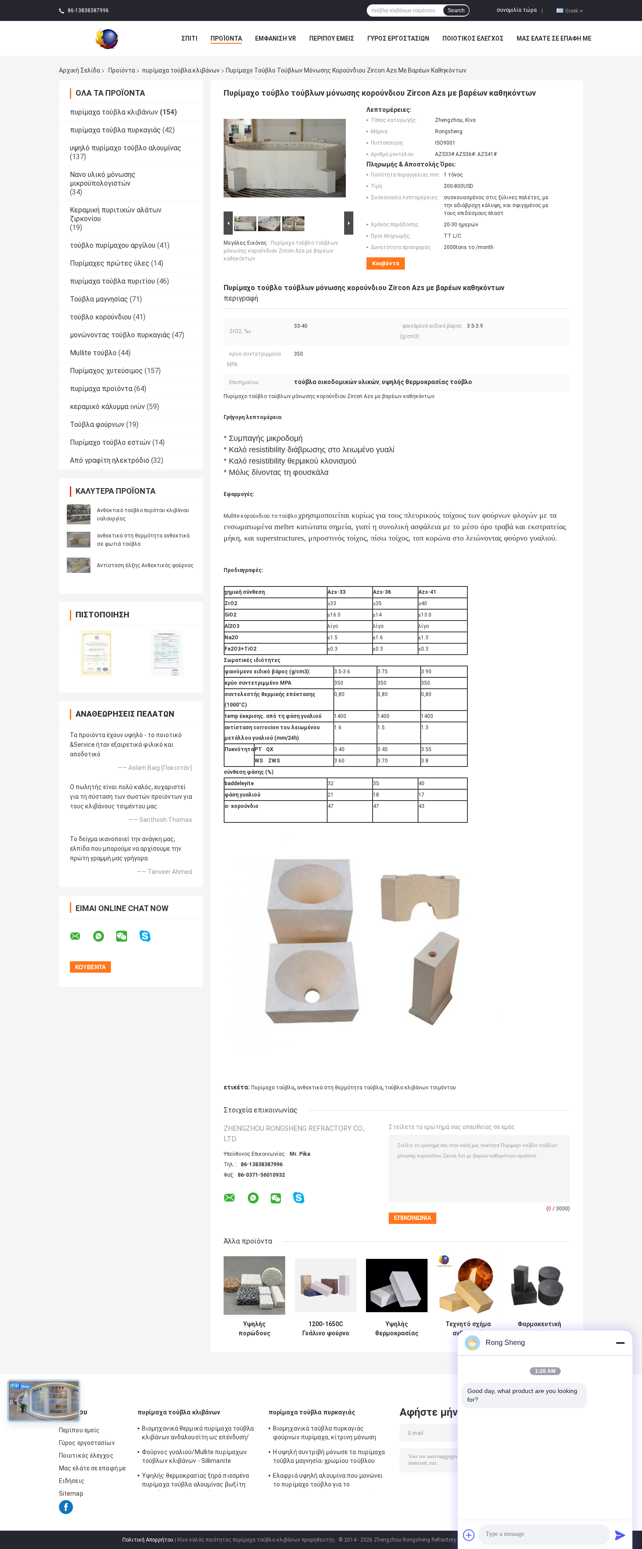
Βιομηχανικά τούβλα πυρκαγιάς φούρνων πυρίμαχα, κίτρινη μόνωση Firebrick (324, 1434)
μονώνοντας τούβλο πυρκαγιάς (120, 335)
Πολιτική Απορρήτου (147, 1540)
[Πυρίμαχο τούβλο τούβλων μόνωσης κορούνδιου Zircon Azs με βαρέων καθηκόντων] (285, 157)
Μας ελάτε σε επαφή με (554, 38)
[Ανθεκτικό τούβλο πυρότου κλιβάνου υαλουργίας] (78, 514)
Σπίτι (189, 38)
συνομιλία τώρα (517, 10)
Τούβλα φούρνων (97, 424)
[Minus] (620, 1343)
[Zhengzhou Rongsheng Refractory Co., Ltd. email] (81, 936)
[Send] (620, 1535)
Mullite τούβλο (93, 353)
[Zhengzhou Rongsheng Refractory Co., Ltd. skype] (150, 936)
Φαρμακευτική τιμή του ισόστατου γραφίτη (539, 1328)
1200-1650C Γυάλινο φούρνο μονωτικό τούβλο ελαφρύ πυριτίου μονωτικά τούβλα (325, 1328)
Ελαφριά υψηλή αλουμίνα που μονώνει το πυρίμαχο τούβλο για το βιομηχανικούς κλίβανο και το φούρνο (328, 1481)
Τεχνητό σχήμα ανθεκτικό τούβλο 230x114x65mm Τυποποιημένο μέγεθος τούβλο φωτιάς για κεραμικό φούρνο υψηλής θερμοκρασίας (468, 1328)
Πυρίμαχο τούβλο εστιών (110, 442)
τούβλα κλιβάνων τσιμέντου (420, 1088)
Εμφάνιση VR (275, 38)
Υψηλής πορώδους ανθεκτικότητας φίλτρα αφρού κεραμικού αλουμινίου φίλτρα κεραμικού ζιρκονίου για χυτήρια (254, 1328)
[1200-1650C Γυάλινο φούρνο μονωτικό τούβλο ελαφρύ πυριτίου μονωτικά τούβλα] (325, 1285)
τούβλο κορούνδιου (100, 317)
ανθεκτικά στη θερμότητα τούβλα (339, 1088)
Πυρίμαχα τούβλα (272, 1088)
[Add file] (469, 1535)
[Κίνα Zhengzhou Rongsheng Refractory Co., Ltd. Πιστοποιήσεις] (95, 653)
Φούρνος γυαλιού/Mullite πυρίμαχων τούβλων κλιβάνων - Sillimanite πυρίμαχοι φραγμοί (194, 1458)
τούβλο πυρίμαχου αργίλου (112, 245)
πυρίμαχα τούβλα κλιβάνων (181, 70)
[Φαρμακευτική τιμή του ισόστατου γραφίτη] (539, 1285)
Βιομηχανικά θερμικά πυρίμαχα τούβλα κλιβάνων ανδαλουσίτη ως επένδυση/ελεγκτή (198, 1434)
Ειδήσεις (71, 1480)
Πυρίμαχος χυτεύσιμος (106, 371)
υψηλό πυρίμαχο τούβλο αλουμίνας (125, 148)
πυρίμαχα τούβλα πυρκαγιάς (115, 130)
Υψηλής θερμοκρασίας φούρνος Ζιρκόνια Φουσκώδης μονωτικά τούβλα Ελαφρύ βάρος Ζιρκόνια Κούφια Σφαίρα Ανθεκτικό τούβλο (397, 1328)
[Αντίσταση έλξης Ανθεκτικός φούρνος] (78, 564)
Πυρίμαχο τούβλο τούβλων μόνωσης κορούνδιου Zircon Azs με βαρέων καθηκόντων (281, 251)
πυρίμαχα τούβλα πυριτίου (112, 281)
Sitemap (71, 1493)
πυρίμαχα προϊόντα (101, 389)
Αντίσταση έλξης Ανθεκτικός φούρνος (145, 565)
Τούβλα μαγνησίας (99, 299)
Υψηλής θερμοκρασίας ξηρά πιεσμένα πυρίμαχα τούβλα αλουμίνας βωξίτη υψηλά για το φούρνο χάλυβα (195, 1481)
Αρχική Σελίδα (79, 70)
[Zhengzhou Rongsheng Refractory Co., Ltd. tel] (322, 1206)
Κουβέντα (385, 263)
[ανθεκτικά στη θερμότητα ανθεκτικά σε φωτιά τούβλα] (78, 539)
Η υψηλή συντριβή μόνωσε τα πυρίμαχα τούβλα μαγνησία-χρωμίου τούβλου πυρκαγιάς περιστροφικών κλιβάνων (329, 1458)
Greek (571, 10)
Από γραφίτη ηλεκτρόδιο (109, 460)
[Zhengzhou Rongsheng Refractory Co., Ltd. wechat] (127, 936)
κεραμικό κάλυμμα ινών (107, 406)
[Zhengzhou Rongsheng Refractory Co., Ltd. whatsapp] (104, 936)
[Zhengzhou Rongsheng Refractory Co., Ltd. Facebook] (66, 1512)
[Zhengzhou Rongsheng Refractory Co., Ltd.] (107, 38)
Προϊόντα (226, 38)
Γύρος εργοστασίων (398, 38)
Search (456, 10)
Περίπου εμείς (331, 38)
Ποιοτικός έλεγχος (473, 38)
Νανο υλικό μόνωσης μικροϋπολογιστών (102, 178)
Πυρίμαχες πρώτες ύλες (109, 263)
